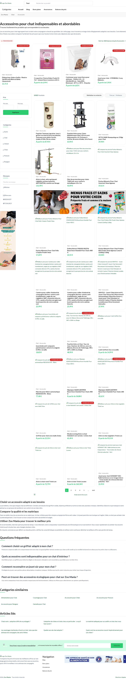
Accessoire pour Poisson (105, 598)
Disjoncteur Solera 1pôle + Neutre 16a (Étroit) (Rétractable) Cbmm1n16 (14, 79)
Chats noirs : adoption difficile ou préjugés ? (15, 621)
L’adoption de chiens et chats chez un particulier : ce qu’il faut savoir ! (62, 622)
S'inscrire (117, 645)
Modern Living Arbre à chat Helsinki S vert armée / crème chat (79, 435)
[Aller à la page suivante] (97, 490)
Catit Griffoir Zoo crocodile (108, 350)
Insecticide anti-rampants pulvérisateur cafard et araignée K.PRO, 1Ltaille (48, 348)
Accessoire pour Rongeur (9, 604)
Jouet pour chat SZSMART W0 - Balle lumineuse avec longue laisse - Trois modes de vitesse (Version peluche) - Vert (110, 479)
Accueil (20, 9)
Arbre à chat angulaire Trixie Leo (110, 436)
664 (93, 490)
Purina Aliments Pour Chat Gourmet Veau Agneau (108, 182)
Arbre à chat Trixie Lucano (76, 481)
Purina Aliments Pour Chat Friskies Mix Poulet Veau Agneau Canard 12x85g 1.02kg (111, 250)
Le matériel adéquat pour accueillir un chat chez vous (103, 621)
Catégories (6, 9)
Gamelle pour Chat (39, 604)
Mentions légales (120, 677)
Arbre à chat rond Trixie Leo (46, 481)
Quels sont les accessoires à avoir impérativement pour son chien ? (104, 631)
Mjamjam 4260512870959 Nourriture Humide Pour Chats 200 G (111, 391)
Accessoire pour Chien (72, 598)
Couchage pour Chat (40, 598)
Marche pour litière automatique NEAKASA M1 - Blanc (48, 392)
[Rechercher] (90, 3)
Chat (13, 14)
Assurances (48, 9)
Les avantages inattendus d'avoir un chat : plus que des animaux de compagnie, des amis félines (19, 631)
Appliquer (15, 112)
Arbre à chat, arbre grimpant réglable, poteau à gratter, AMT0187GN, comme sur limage (47, 181)
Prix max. (20, 103)
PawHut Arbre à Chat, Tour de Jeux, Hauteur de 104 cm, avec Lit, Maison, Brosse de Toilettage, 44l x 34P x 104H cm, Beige (80, 347)
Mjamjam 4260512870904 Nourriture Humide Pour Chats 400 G (80, 391)
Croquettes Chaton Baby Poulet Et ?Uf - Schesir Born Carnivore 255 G (46, 79)
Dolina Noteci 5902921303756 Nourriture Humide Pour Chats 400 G (80, 250)
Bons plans (37, 9)
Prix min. (5, 103)
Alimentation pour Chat (9, 598)
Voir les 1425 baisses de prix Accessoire (111, 41)
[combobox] (62, 3)
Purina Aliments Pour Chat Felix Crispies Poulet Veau (47, 251)
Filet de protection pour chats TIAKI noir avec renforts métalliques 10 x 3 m (78, 181)
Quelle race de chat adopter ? (53, 630)
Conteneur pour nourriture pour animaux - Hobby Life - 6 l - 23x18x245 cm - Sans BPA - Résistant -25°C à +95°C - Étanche (78, 80)
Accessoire (9, 74)
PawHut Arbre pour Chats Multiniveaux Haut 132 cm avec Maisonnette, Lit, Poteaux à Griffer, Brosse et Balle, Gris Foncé (79, 136)
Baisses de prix (60, 9)
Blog (28, 9)
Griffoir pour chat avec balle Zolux (48, 436)
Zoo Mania (4, 14)
